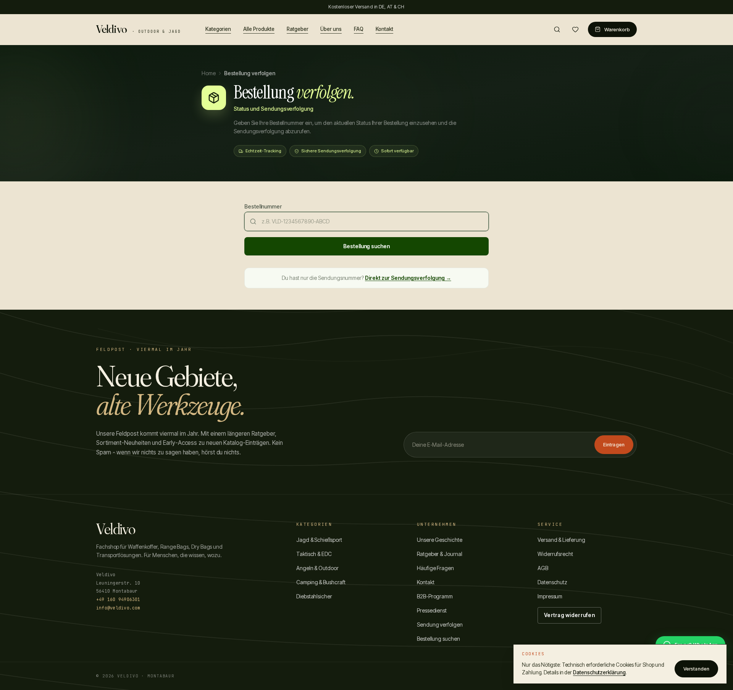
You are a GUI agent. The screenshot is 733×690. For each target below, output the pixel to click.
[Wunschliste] (575, 29)
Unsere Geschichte (439, 539)
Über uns (331, 29)
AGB (543, 568)
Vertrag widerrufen (569, 615)
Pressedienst (432, 610)
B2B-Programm (435, 596)
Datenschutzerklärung (599, 672)
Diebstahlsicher (314, 596)
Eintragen (614, 445)
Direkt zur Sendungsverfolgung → (408, 278)
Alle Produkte (258, 29)
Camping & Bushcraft (321, 582)
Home (209, 73)
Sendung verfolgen (440, 624)
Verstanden (696, 669)
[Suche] (557, 29)
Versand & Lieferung (561, 539)
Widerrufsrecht (555, 554)
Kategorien (218, 29)
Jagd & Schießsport (319, 539)
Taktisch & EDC (314, 554)
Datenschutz (552, 582)
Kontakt (384, 29)
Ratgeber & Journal (439, 554)
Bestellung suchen (366, 246)
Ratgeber (297, 29)
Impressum (550, 596)
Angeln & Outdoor (317, 568)
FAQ (358, 29)
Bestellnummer (263, 206)
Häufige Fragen (435, 568)
